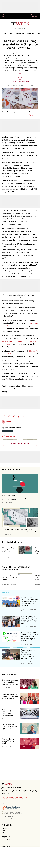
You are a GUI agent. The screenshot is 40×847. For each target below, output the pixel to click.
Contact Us (5, 828)
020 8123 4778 (8, 816)
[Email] (25, 797)
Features (31, 34)
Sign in (34, 16)
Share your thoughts (20, 443)
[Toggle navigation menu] (3, 16)
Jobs (11, 34)
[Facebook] (8, 797)
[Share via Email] (23, 416)
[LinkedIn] (16, 797)
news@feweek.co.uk (9, 819)
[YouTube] (21, 797)
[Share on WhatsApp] (3, 416)
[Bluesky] (12, 797)
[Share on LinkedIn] (18, 416)
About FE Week (7, 840)
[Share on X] (13, 416)
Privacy (4, 830)
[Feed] (3, 797)
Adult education (7, 431)
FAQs (3, 832)
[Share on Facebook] (8, 416)
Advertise (5, 842)
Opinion (20, 34)
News (4, 34)
